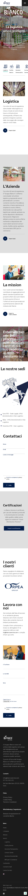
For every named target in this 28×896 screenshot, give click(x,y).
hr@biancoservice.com (10, 632)
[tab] (5, 68)
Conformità (6, 863)
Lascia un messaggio (8, 454)
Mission (5, 835)
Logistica (5, 70)
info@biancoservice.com (11, 778)
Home (4, 827)
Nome (4, 444)
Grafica (23, 887)
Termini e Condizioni (9, 802)
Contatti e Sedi (7, 867)
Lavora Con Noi (7, 870)
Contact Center (9, 852)
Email (4, 449)
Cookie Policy (7, 800)
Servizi (5, 838)
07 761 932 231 (8, 780)
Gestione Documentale (11, 856)
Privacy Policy (7, 797)
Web (26, 887)
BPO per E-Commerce (11, 859)
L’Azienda (6, 831)
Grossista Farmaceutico (19, 71)
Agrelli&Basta (10, 887)
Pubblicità (17, 887)
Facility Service (11, 71)
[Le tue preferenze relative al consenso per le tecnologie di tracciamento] (25, 893)
